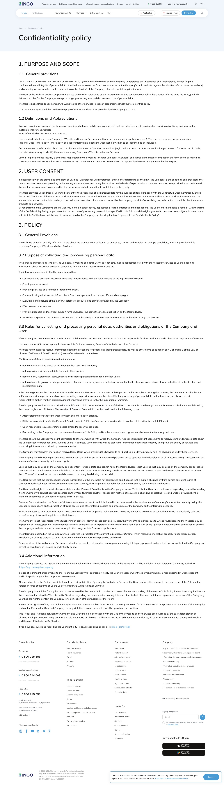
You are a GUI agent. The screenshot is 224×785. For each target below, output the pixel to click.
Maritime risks (120, 679)
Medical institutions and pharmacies (82, 708)
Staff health (119, 648)
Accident (70, 661)
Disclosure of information (173, 675)
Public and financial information (71, 4)
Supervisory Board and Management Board (181, 653)
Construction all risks (123, 688)
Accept (211, 777)
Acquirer (70, 717)
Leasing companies (75, 695)
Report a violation (122, 734)
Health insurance (74, 653)
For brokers (71, 703)
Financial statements (171, 670)
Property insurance (122, 661)
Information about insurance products (178, 666)
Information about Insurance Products (100, 4)
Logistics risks (120, 666)
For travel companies (76, 721)
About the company (49, 4)
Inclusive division (132, 4)
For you (24, 13)
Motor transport (121, 653)
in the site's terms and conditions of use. (172, 778)
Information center (122, 717)
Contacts (120, 4)
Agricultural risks (121, 683)
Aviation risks (120, 675)
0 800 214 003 (30, 675)
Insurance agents (74, 686)
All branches (23, 715)
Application (147, 13)
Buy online (188, 13)
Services (80, 13)
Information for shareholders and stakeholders (182, 657)
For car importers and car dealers (81, 712)
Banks (69, 699)
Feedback (118, 738)
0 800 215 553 (156, 4)
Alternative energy (122, 657)
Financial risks (120, 692)
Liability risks (120, 670)
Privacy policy (168, 679)
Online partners (73, 690)
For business (37, 13)
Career (117, 730)
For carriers (72, 725)
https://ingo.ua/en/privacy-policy (36, 567)
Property (70, 666)
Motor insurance (74, 648)
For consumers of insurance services (178, 688)
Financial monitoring (171, 683)
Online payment (96, 13)
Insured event (171, 13)
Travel (69, 657)
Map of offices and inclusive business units (180, 648)
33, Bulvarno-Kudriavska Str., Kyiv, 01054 (34, 703)
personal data (173, 724)
